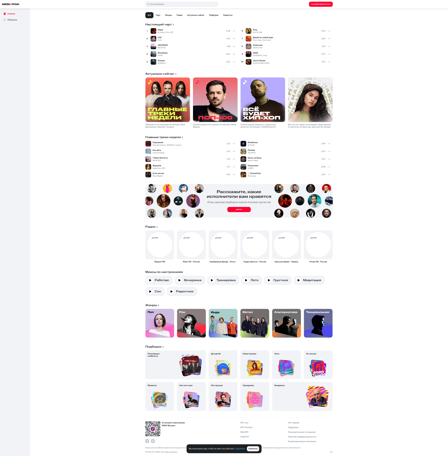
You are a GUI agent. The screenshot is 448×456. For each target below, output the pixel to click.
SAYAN (160, 55)
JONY (163, 168)
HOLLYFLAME (257, 32)
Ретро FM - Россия (318, 262)
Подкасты (227, 15)
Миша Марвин (158, 176)
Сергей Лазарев (158, 153)
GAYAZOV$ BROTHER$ (261, 63)
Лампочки (257, 45)
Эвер (259, 40)
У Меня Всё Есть (160, 158)
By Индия (161, 32)
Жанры (168, 15)
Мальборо (163, 53)
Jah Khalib (251, 145)
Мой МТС (244, 432)
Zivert (160, 40)
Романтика (253, 165)
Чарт (158, 15)
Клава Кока (157, 168)
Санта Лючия (259, 60)
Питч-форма (293, 422)
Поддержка (293, 427)
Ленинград (252, 176)
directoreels (266, 40)
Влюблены (253, 142)
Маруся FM (159, 262)
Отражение (158, 142)
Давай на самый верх (263, 37)
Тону (255, 29)
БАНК (255, 53)
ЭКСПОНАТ (163, 45)
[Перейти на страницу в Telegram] (147, 441)
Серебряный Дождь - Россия (223, 262)
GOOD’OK (244, 436)
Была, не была (255, 158)
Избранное (12, 19)
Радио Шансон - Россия (255, 262)
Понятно (252, 449)
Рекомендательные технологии (302, 441)
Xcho (167, 32)
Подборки (213, 15)
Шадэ (160, 29)
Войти (239, 210)
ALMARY (251, 168)
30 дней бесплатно (321, 4)
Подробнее (240, 448)
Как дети (157, 150)
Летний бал (255, 173)
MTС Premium (246, 427)
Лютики (251, 150)
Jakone (250, 160)
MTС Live (244, 422)
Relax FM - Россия (191, 262)
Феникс (161, 60)
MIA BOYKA (162, 48)
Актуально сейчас (195, 15)
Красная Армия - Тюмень (286, 262)
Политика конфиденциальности (302, 436)
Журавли (157, 165)
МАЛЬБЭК (170, 145)
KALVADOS (252, 153)
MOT (171, 32)
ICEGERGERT (257, 55)
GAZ (160, 37)
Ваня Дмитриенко (159, 145)
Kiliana (255, 160)
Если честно (158, 173)
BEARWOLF (162, 63)
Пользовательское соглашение (302, 432)
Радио (180, 15)
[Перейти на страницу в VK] (153, 441)
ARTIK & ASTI (257, 48)
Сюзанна (178, 145)
